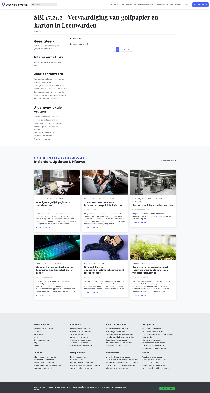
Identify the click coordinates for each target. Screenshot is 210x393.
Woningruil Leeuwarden (152, 357)
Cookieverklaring (41, 340)
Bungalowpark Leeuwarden (154, 348)
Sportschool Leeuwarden (81, 368)
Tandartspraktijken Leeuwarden (120, 337)
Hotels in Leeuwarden (43, 135)
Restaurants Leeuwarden (117, 328)
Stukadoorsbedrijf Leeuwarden (119, 343)
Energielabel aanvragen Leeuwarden (50, 95)
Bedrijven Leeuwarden (143, 4)
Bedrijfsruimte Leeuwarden (153, 365)
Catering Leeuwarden (115, 331)
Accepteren (167, 388)
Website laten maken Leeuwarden (85, 365)
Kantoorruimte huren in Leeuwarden (49, 79)
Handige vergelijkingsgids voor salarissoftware (53, 204)
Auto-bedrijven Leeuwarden (118, 357)
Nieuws (178, 4)
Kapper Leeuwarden (79, 337)
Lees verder (43, 228)
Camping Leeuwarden (151, 340)
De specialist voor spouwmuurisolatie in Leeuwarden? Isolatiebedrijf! (104, 270)
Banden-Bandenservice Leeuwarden (122, 362)
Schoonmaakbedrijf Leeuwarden (48, 365)
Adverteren (200, 4)
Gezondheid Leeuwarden (80, 340)
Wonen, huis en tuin (143, 263)
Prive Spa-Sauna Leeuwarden (155, 359)
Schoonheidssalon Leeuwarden (119, 334)
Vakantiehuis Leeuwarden (153, 345)
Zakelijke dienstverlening (50, 199)
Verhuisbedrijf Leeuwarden (117, 345)
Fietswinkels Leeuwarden (80, 331)
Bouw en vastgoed (94, 263)
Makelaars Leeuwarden (44, 368)
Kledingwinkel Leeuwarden (81, 362)
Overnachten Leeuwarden (153, 343)
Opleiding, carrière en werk (99, 199)
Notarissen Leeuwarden (44, 359)
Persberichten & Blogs (163, 4)
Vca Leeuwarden (77, 359)
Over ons (38, 337)
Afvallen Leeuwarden (79, 343)
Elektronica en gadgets (49, 263)
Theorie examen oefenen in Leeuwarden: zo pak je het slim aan (103, 204)
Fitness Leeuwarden (42, 139)
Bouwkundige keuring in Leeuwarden (49, 92)
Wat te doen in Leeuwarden (46, 116)
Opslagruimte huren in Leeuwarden (49, 85)
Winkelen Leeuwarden (151, 328)
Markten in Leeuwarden (44, 132)
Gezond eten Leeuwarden (81, 345)
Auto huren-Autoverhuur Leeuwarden (122, 359)
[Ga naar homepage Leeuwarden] (14, 4)
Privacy (37, 345)
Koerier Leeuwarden (42, 82)
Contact (186, 4)
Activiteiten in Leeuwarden (45, 120)
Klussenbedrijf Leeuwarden (45, 357)
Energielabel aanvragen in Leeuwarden (50, 89)
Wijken (129, 4)
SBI (123, 4)
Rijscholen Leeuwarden (80, 328)
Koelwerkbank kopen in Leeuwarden (152, 205)
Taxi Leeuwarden (77, 334)
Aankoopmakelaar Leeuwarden (47, 98)
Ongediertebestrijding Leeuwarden (157, 368)
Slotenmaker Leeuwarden (117, 368)
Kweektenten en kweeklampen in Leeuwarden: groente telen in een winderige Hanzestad (150, 270)
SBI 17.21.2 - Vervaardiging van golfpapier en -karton (46, 47)
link (48, 62)
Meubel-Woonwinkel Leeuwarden (156, 331)
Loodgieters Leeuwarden (116, 340)
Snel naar (112, 4)
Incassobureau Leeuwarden (154, 362)
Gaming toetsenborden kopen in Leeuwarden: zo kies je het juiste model (54, 270)
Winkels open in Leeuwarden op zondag (47, 128)
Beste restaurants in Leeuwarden (48, 123)
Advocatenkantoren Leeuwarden (120, 365)
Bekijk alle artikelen (167, 161)
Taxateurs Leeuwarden (44, 362)
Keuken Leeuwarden (79, 357)
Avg (35, 343)
